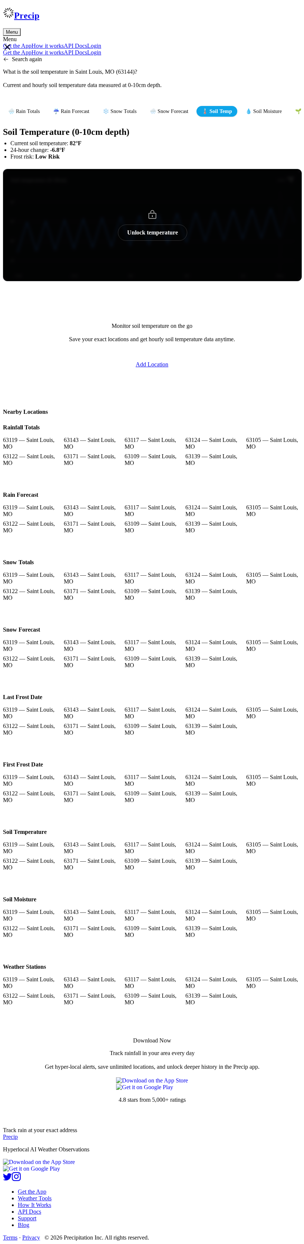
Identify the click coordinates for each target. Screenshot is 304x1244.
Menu (12, 32)
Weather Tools (35, 1198)
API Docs (75, 46)
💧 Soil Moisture (263, 111)
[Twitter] (7, 1179)
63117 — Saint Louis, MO (150, 443)
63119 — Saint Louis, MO (28, 443)
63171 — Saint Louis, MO (90, 459)
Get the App (32, 1191)
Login (94, 46)
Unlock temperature (152, 232)
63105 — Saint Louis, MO (272, 443)
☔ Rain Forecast (71, 111)
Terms (10, 1237)
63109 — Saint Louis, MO (150, 459)
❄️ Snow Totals (119, 111)
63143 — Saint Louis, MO (90, 443)
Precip (26, 15)
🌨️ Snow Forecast (169, 111)
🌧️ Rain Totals (24, 111)
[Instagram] (16, 1179)
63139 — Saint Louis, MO (211, 459)
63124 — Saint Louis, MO (211, 443)
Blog (23, 1225)
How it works (48, 46)
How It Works (34, 1205)
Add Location (152, 364)
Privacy (31, 1237)
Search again (27, 59)
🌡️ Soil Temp (217, 111)
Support (27, 1218)
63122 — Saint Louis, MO (29, 459)
